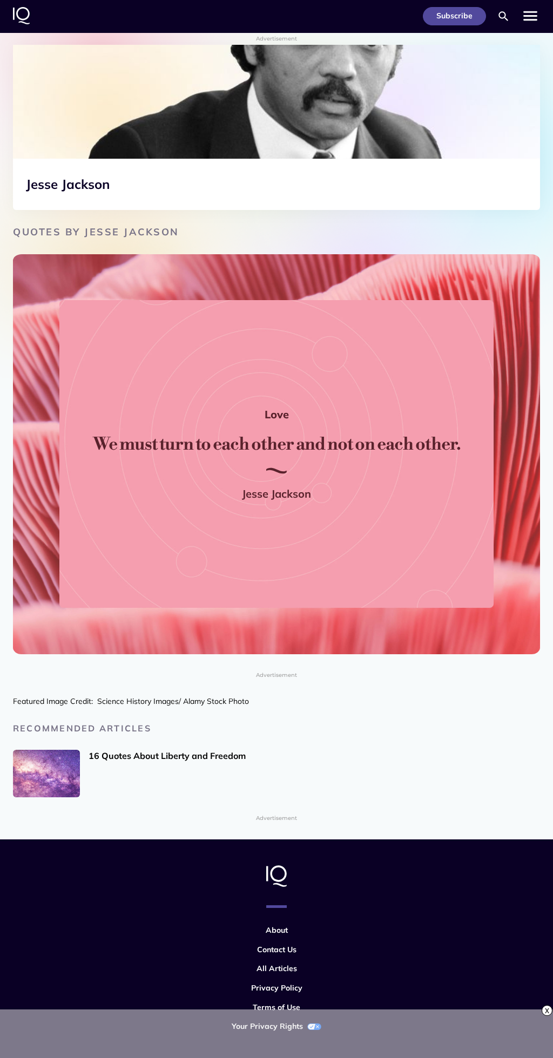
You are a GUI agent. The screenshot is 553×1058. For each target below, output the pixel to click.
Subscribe (454, 16)
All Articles (277, 968)
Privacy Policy (276, 988)
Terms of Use (276, 1007)
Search (503, 16)
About (277, 930)
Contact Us (276, 949)
